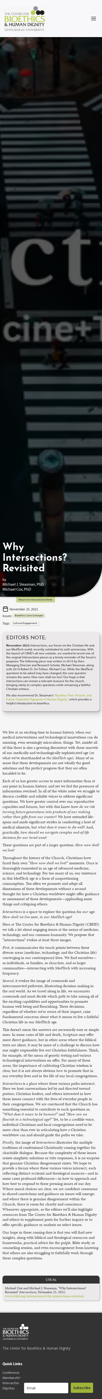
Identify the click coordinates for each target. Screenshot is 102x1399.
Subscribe (82, 1387)
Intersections (12, 1383)
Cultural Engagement (25, 623)
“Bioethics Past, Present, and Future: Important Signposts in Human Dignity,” (49, 697)
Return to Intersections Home (35, 599)
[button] (93, 18)
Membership (11, 1378)
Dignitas (8, 1388)
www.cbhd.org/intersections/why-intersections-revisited (44, 1295)
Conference (10, 1373)
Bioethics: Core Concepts (29, 615)
